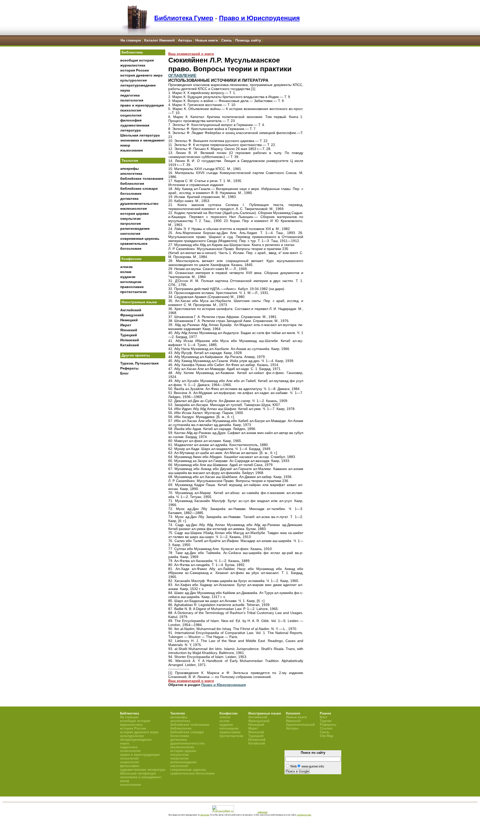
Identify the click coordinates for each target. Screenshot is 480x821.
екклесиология (133, 208)
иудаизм (127, 277)
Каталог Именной (159, 40)
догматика (129, 198)
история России (134, 70)
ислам (125, 272)
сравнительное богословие (192, 773)
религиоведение (135, 228)
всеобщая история (137, 60)
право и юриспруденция (142, 105)
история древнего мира (141, 75)
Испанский (129, 340)
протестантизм (133, 292)
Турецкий (128, 335)
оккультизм (130, 218)
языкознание (131, 150)
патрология (130, 224)
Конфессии (132, 259)
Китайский (129, 345)
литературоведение (138, 85)
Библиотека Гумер (183, 18)
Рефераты (129, 368)
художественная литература (142, 770)
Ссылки (326, 728)
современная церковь (140, 238)
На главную (130, 40)
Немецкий (129, 320)
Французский (132, 315)
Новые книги (206, 40)
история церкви (134, 214)
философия (131, 120)
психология (130, 110)
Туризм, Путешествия (139, 363)
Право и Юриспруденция (259, 18)
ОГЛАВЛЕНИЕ (182, 75)
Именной (293, 721)
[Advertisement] (142, 460)
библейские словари (139, 188)
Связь (226, 40)
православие (132, 287)
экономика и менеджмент (142, 140)
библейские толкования (141, 178)
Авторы (185, 40)
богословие (131, 194)
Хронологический (300, 724)
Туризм (326, 721)
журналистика (132, 65)
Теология (130, 160)
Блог (124, 373)
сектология (130, 234)
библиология (132, 184)
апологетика (131, 174)
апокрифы (129, 168)
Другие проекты (136, 355)
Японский (128, 330)
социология (131, 115)
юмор (125, 145)
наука (125, 90)
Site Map (326, 736)
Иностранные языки (139, 302)
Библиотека (132, 52)
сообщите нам (304, 815)
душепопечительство (139, 204)
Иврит (125, 325)
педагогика (130, 95)
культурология (133, 80)
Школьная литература (140, 135)
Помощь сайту (248, 40)
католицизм (130, 282)
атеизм (126, 267)
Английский (130, 310)
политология (131, 100)
